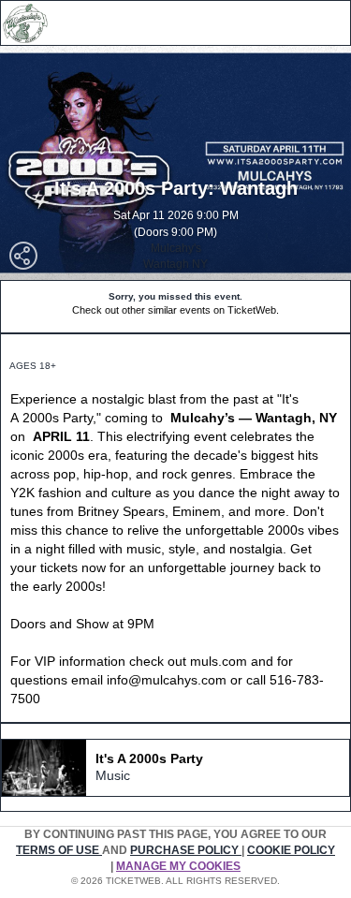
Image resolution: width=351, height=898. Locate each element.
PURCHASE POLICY (185, 850)
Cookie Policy (291, 850)
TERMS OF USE (59, 850)
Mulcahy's (176, 248)
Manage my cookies (178, 866)
